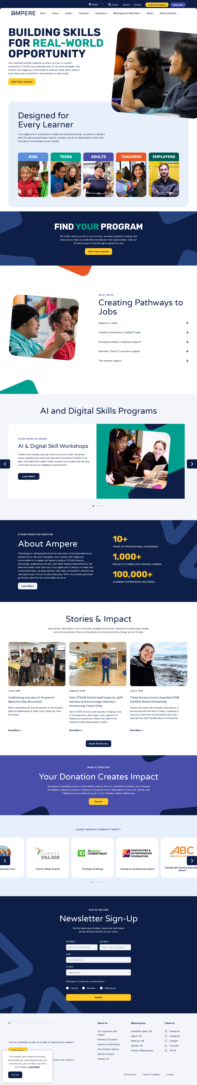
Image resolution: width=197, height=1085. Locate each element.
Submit (98, 997)
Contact (137, 5)
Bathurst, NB (137, 1041)
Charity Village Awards (48, 869)
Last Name (104, 941)
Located (69, 966)
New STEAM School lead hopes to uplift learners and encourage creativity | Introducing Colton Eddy (96, 702)
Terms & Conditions (151, 1074)
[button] (113, 5)
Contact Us (103, 1058)
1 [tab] (91, 882)
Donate (126, 5)
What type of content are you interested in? (85, 981)
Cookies (170, 1074)
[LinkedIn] (171, 1041)
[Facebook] (172, 1031)
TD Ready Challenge (92, 869)
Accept (15, 1075)
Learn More (34, 1067)
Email (68, 954)
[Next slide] (192, 463)
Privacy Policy (130, 1074)
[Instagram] (172, 1036)
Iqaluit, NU (136, 1036)
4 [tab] (99, 882)
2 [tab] (94, 882)
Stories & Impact (106, 1054)
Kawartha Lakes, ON (141, 1031)
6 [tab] (105, 882)
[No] (49, 1066)
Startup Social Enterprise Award (137, 869)
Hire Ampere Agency (108, 1049)
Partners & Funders (107, 1039)
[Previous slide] (5, 463)
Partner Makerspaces (142, 1050)
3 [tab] (97, 882)
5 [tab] (102, 882)
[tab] (143, 323)
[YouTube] (172, 1046)
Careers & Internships (109, 1044)
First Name (70, 941)
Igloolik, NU (137, 1045)
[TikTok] (170, 1050)
